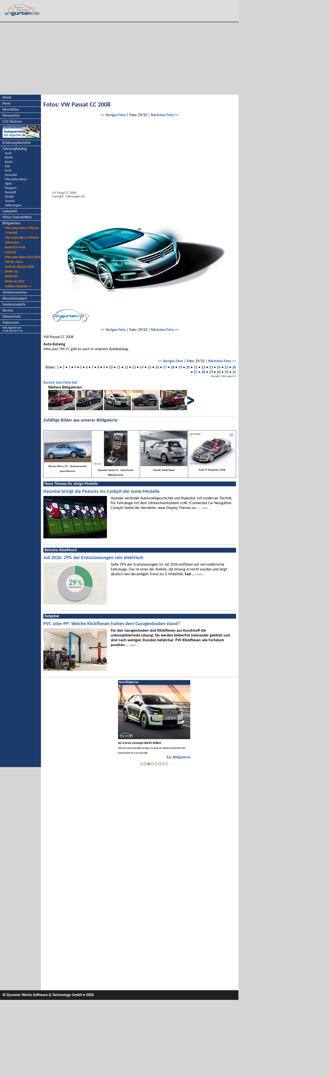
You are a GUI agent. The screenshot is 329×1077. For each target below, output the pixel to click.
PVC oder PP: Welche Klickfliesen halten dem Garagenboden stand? (111, 624)
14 (142, 367)
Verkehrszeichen (14, 292)
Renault (10, 192)
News (6, 104)
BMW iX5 (11, 276)
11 (118, 367)
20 (188, 367)
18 (172, 367)
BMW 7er (11, 272)
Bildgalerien (11, 223)
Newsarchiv (11, 116)
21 (195, 367)
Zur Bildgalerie (178, 757)
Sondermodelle (14, 305)
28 (203, 372)
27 (195, 372)
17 (165, 367)
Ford (8, 171)
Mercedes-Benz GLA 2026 (22, 257)
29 (211, 372)
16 (157, 367)
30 (219, 372)
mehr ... (206, 508)
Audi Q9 (10, 252)
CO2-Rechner (12, 122)
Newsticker (10, 110)
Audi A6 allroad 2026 (19, 267)
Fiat (7, 166)
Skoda (9, 197)
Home (6, 98)
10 (111, 367)
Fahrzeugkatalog (14, 149)
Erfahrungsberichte (16, 143)
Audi (8, 153)
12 (126, 367)
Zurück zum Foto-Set (60, 383)
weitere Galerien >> (18, 286)
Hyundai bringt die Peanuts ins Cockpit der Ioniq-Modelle (101, 491)
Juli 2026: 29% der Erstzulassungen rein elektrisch (93, 557)
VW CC (64, 349)
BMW (9, 158)
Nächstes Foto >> (165, 115)
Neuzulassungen (14, 299)
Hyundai (11, 175)
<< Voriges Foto (113, 115)
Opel (8, 184)
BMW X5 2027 (15, 281)
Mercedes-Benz (16, 179)
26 (234, 367)
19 (180, 367)
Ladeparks (9, 211)
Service (7, 311)
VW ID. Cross (14, 262)
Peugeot (11, 188)
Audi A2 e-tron (15, 247)
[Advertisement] (119, 58)
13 (134, 367)
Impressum (10, 323)
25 (226, 367)
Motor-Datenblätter (17, 217)
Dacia (9, 162)
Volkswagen (13, 205)
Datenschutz (11, 317)
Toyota (10, 201)
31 (226, 372)
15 (149, 367)
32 (234, 372)
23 (211, 367)
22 (203, 367)
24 (219, 367)
